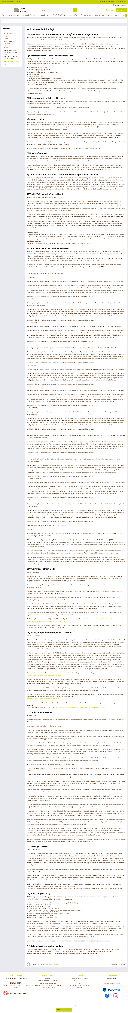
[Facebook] (107, 995)
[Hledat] (75, 10)
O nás (5, 36)
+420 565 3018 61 (16, 2)
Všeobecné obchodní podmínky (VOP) (10, 57)
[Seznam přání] (102, 10)
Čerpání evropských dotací (79, 978)
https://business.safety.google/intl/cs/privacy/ (97, 619)
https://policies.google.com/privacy (97, 707)
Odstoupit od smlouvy (64, 1010)
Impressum (7, 64)
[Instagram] (116, 995)
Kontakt (6, 39)
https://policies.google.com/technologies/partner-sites (44, 675)
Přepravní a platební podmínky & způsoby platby (10, 52)
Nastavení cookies (9, 33)
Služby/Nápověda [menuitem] (120, 5)
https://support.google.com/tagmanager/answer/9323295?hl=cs (47, 621)
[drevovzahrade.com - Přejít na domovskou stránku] (20, 10)
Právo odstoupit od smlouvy (9, 47)
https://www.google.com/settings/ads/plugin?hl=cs (43, 699)
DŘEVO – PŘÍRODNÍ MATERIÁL (10, 42)
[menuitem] (59, 10)
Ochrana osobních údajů (11, 61)
